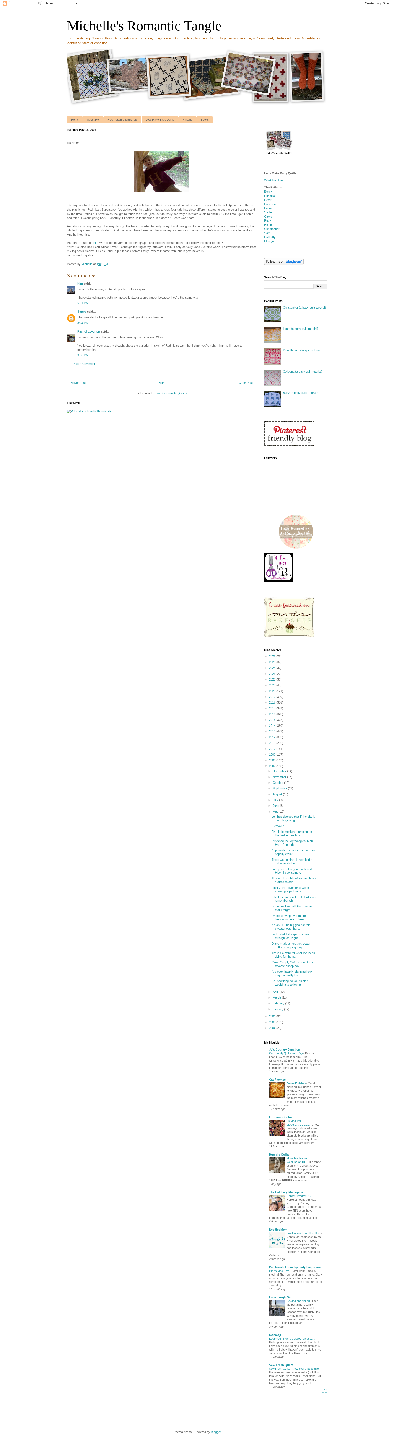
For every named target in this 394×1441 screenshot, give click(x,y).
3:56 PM (82, 355)
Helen (268, 225)
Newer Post (78, 382)
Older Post (246, 382)
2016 (272, 714)
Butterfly (269, 237)
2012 (272, 737)
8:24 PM (82, 323)
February (279, 1003)
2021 (272, 685)
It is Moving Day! (279, 1271)
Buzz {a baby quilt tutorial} (300, 392)
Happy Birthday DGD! (300, 1196)
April (276, 992)
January (278, 1009)
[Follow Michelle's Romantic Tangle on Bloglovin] (284, 264)
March (277, 997)
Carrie (268, 216)
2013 (272, 731)
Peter (267, 200)
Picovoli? (278, 826)
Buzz (267, 220)
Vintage (187, 119)
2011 (272, 743)
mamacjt (275, 1335)
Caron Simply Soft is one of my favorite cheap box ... (292, 964)
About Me (93, 119)
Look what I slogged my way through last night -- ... (290, 936)
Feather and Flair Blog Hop (304, 1233)
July (276, 800)
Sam (267, 233)
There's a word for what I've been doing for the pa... (293, 954)
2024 (272, 668)
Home (75, 119)
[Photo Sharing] (161, 193)
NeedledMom (278, 1229)
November (280, 777)
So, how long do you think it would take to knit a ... (290, 982)
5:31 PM (82, 303)
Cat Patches (277, 1079)
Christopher (271, 229)
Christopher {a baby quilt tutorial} (304, 307)
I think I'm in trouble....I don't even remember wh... (294, 898)
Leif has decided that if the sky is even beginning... (294, 818)
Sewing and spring (299, 1301)
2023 (272, 673)
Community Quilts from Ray (286, 1053)
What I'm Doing (274, 180)
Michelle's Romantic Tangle (144, 25)
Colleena (270, 204)
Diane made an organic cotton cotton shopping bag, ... (291, 945)
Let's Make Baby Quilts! (160, 119)
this (95, 243)
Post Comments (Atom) (171, 393)
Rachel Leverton (88, 331)
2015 (272, 720)
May (276, 811)
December (280, 771)
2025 (272, 662)
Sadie (268, 212)
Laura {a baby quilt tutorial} (300, 328)
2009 (272, 754)
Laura (268, 208)
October (278, 782)
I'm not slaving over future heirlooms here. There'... (289, 917)
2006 (272, 1016)
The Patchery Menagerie (286, 1192)
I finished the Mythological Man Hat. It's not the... (292, 842)
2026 (272, 656)
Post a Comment (84, 364)
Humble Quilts (279, 1154)
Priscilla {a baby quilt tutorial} (302, 350)
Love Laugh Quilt (281, 1297)
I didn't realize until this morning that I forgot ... (292, 908)
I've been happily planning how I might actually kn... (293, 973)
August (278, 794)
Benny (268, 191)
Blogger (216, 1432)
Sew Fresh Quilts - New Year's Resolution (295, 1368)
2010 (272, 748)
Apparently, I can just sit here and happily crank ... (294, 852)
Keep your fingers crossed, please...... (292, 1338)
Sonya (81, 311)
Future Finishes (296, 1083)
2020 (272, 691)
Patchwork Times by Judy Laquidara (295, 1267)
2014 (272, 725)
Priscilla (269, 196)
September (280, 788)
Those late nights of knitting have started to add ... (294, 880)
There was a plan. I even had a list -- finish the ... (292, 861)
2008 (272, 760)
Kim (80, 283)
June (276, 805)
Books (205, 119)
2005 (272, 1022)
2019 (272, 697)
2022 (272, 679)
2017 (272, 708)
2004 (272, 1028)
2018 (272, 702)
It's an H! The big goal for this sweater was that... (291, 926)
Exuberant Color (280, 1117)
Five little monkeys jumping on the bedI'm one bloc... (292, 833)
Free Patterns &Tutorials (122, 119)
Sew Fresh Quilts (281, 1365)
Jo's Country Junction (284, 1049)
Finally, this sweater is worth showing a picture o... (290, 889)
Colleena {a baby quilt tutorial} (302, 371)
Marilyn (269, 241)
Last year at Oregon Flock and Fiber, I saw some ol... (292, 870)
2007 (272, 766)
